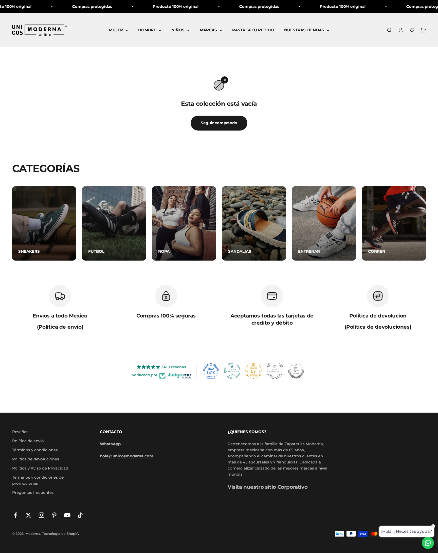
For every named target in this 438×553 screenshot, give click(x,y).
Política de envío (28, 440)
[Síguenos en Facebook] (15, 515)
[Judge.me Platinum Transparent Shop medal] (232, 371)
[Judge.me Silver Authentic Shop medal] (275, 371)
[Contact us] (428, 543)
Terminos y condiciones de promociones (38, 480)
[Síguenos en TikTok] (80, 515)
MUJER (116, 30)
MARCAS (208, 30)
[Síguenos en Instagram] (41, 515)
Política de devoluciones (35, 459)
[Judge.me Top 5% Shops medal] (296, 371)
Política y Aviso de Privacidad (40, 468)
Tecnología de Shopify (60, 533)
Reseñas (20, 431)
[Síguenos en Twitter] (28, 515)
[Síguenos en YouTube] (67, 515)
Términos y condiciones (35, 450)
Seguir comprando (219, 122)
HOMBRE (147, 30)
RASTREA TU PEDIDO (253, 30)
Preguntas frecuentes (33, 492)
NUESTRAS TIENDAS (304, 30)
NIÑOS (178, 30)
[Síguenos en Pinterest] (54, 515)
